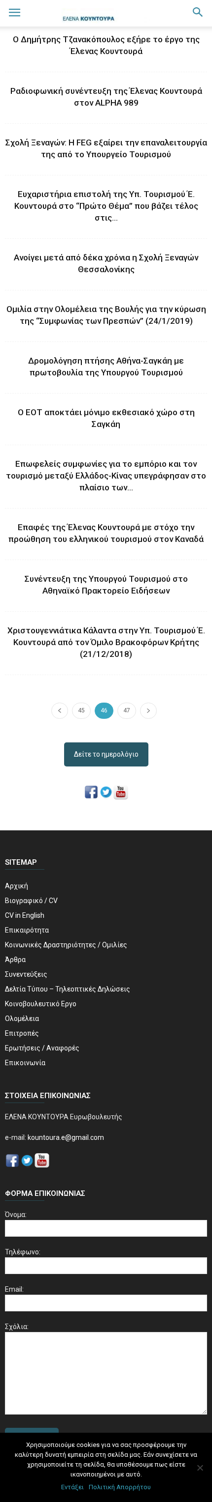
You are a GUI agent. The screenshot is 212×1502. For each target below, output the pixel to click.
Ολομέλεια (22, 1018)
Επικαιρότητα (27, 930)
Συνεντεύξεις (26, 974)
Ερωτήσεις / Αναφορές (42, 1048)
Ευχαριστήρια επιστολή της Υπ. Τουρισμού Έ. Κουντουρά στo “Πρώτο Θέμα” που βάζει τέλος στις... (106, 206)
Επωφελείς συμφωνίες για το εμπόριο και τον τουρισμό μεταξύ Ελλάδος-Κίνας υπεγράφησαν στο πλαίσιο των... (106, 475)
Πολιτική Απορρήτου (120, 1487)
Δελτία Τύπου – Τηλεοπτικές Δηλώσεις (67, 989)
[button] (198, 13)
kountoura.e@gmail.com (65, 1137)
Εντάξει (72, 1487)
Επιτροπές (22, 1033)
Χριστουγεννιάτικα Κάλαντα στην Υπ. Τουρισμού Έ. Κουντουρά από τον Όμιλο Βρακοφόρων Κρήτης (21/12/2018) (106, 642)
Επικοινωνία (25, 1063)
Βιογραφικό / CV (31, 901)
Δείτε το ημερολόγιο (106, 754)
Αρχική (16, 886)
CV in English (24, 915)
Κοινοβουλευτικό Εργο (40, 1004)
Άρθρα (15, 960)
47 (126, 710)
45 (81, 710)
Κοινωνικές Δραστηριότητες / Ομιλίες (66, 945)
